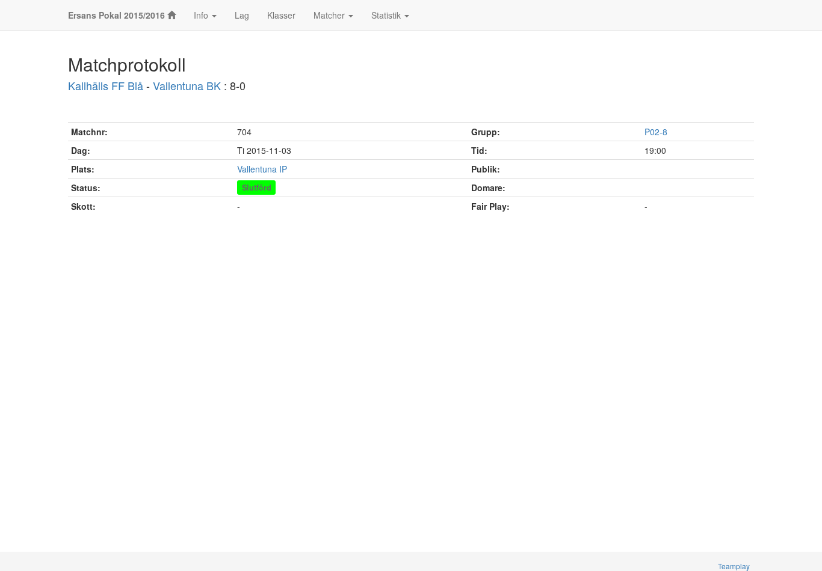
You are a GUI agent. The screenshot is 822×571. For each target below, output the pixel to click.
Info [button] (202, 15)
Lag (242, 15)
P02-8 (655, 132)
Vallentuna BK (187, 85)
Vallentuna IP (262, 169)
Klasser (281, 15)
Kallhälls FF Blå (105, 85)
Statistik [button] (387, 15)
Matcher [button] (330, 15)
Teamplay (734, 566)
